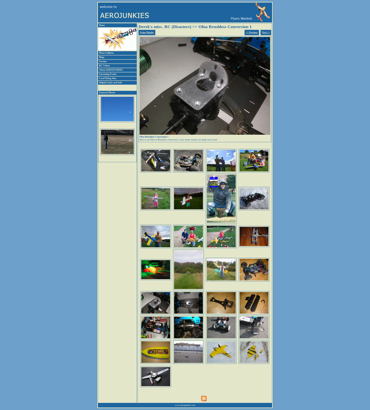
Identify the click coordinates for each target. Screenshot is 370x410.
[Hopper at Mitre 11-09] (221, 222)
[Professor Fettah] (221, 171)
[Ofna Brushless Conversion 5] (155, 338)
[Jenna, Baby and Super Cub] (155, 209)
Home (102, 25)
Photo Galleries (106, 53)
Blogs (101, 57)
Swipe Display (147, 32)
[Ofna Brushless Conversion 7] (221, 338)
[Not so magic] (221, 280)
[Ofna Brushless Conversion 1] (155, 313)
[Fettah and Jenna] (254, 171)
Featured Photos (107, 92)
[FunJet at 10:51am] (254, 363)
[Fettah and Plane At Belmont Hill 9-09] (155, 247)
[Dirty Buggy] (188, 171)
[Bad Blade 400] (155, 171)
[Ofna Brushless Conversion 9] (188, 363)
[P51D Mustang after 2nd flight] (155, 386)
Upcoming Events (108, 74)
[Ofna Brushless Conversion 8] (254, 338)
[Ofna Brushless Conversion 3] (221, 313)
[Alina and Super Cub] (188, 209)
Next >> (266, 32)
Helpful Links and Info (110, 82)
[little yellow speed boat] (155, 363)
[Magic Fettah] (188, 289)
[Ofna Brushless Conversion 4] (254, 313)
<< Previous (252, 32)
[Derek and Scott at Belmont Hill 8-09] (188, 247)
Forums (103, 61)
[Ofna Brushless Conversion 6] (188, 338)
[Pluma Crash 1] (254, 246)
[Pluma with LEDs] (155, 279)
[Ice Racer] (254, 209)
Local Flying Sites (107, 78)
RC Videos (104, 65)
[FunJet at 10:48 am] (221, 363)
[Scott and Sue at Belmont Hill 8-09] (221, 247)
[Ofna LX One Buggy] (254, 280)
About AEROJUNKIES (111, 69)
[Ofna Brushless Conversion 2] (188, 313)
